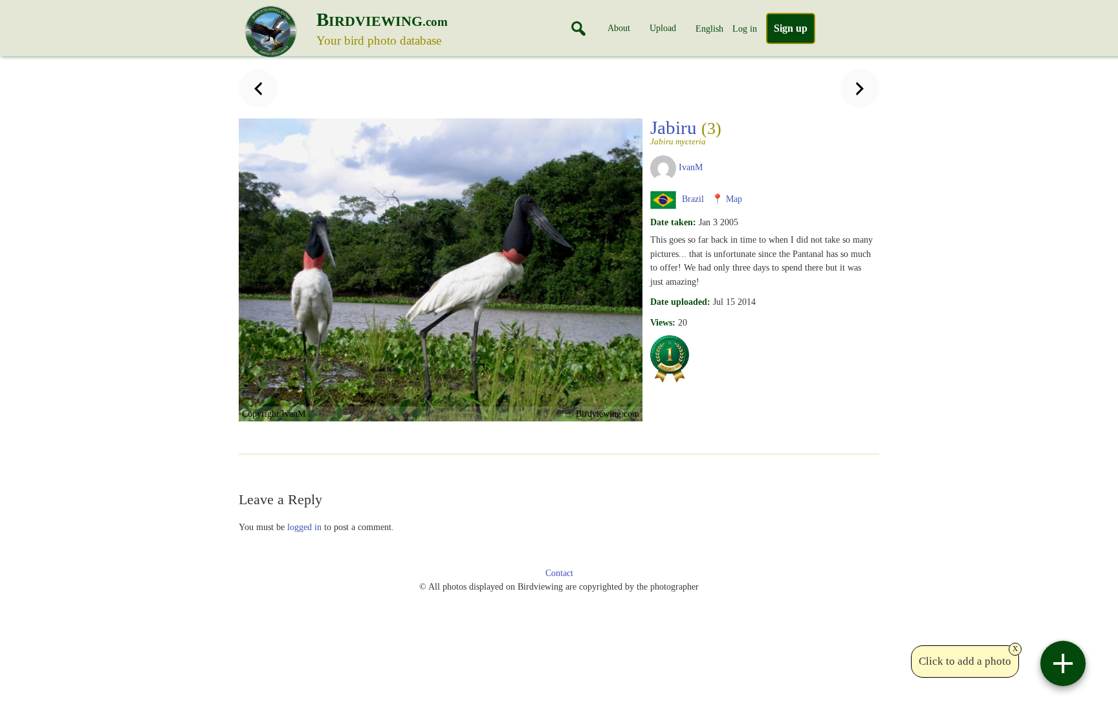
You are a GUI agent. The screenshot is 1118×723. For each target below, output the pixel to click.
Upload (663, 28)
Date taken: (673, 222)
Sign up (790, 28)
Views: (662, 322)
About (619, 28)
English (709, 28)
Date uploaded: (680, 301)
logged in (304, 527)
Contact (559, 573)
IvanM (691, 167)
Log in (744, 28)
